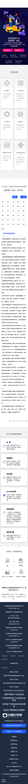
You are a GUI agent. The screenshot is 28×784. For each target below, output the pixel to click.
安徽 (23, 206)
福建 (8, 215)
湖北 (23, 211)
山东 (3, 211)
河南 (18, 211)
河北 (23, 202)
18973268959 (4, 655)
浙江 (13, 219)
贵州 (23, 215)
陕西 (3, 206)
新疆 (18, 224)
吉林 (13, 206)
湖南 (3, 215)
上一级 (23, 197)
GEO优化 (14, 763)
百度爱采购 (14, 748)
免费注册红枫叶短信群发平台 (14, 725)
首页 (15, 197)
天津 (8, 202)
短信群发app (14, 740)
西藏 (23, 224)
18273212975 (13, 655)
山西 (13, 224)
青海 (3, 224)
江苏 (8, 211)
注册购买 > (19, 50)
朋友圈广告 (14, 751)
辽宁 (8, 206)
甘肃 (8, 219)
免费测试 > (8, 50)
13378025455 (21, 655)
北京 (3, 202)
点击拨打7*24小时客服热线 (14, 731)
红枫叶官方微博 (14, 770)
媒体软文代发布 (14, 759)
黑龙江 (18, 206)
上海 (13, 202)
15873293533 (4, 659)
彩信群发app (14, 744)
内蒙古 (2, 228)
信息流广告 (14, 755)
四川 (18, 215)
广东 (23, 219)
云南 (3, 219)
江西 (13, 211)
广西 (18, 219)
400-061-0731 (4, 667)
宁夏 (8, 224)
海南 (13, 215)
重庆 (18, 202)
